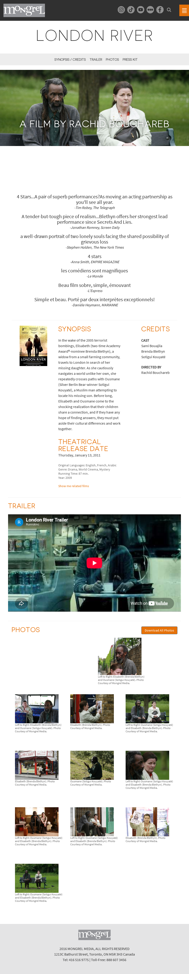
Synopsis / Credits (70, 59)
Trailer (96, 59)
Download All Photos (159, 630)
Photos (112, 59)
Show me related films (73, 486)
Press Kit (130, 59)
